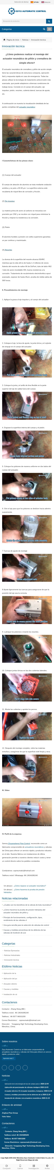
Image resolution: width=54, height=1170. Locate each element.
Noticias (25, 40)
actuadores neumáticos (34, 847)
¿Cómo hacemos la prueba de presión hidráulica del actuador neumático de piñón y (24, 911)
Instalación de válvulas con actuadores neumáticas (23, 1098)
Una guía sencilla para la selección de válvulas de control (26, 925)
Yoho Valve (6, 1117)
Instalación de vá (10, 994)
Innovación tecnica (38, 40)
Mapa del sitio (33, 1160)
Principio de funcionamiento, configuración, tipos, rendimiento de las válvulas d (23, 918)
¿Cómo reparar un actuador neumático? (30, 886)
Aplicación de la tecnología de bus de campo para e (22, 1084)
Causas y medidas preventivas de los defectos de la (23, 1095)
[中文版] (34, 2)
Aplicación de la (10, 973)
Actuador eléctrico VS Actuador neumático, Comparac (24, 1091)
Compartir (7, 1168)
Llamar (20, 1168)
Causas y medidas (11, 989)
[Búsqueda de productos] (49, 21)
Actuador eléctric (10, 984)
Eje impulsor (10, 201)
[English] (46, 2)
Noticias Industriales (12, 955)
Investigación (34, 1168)
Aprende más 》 (8, 1058)
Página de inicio (13, 40)
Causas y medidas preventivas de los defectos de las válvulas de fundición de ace (25, 931)
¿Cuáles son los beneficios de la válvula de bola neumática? (27, 905)
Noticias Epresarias (11, 951)
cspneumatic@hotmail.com (29, 1020)
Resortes (8, 250)
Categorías (7, 29)
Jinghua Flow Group (10, 1113)
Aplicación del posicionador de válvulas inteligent (22, 1087)
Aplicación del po (10, 979)
